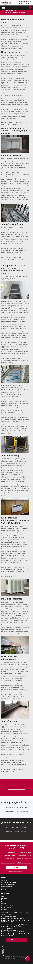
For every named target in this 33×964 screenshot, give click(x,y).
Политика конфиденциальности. (23, 957)
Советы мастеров (7, 905)
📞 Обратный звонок (16, 940)
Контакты (4, 909)
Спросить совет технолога (16, 788)
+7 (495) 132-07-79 (7, 914)
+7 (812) (23, 4)
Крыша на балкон (7, 886)
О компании (5, 902)
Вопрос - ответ (6, 907)
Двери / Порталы (6, 888)
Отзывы (3, 903)
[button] (3, 7)
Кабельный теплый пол (9, 385)
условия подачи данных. (19, 871)
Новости (4, 900)
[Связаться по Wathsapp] (26, 7)
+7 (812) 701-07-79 (7, 928)
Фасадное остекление (8, 882)
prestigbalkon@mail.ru (8, 916)
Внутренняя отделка (8, 884)
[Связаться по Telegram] (22, 7)
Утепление (4, 880)
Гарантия (4, 898)
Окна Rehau (5, 890)
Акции (3, 896)
